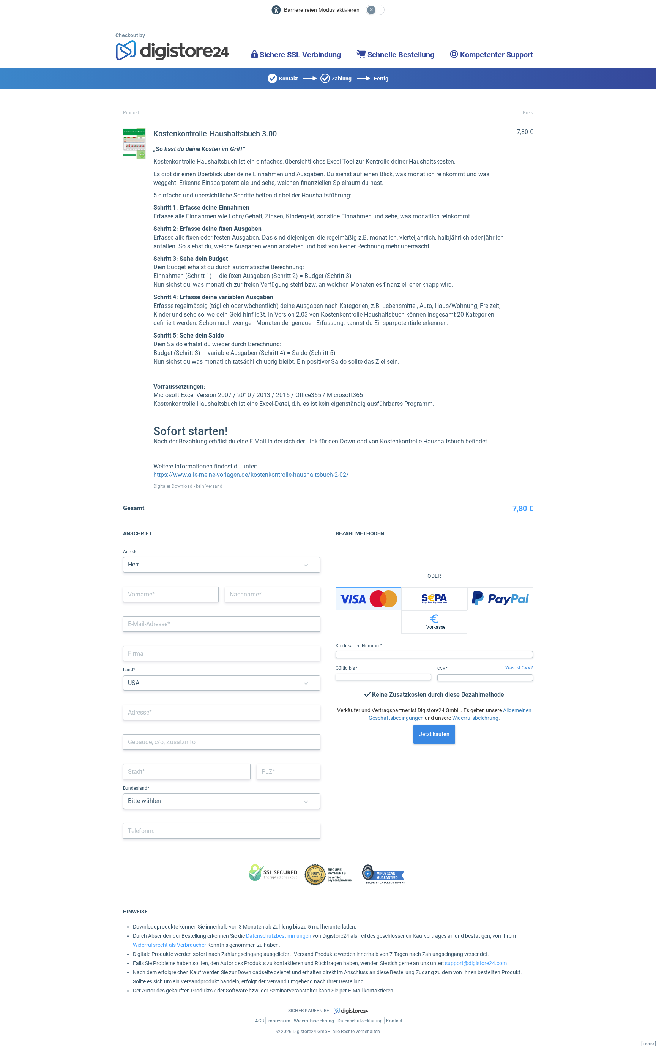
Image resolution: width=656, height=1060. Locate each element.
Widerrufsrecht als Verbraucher (169, 945)
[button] (306, 564)
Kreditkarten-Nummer (358, 645)
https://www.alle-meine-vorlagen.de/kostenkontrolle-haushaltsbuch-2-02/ (251, 474)
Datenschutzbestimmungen (278, 936)
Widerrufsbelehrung (475, 718)
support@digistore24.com (476, 963)
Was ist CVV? (519, 667)
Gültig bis (346, 668)
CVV (441, 668)
